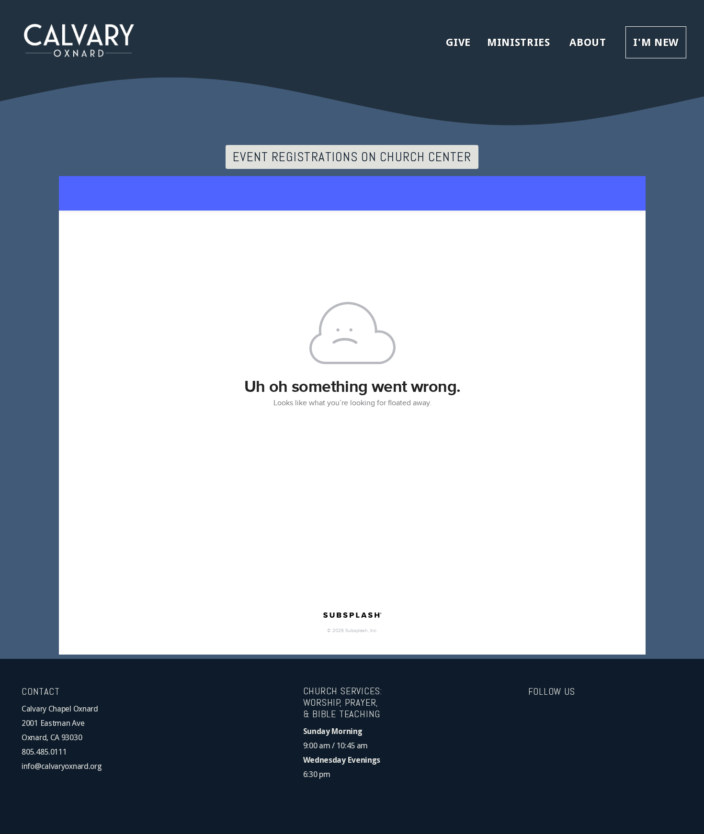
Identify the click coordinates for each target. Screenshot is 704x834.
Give (458, 42)
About (589, 42)
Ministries (520, 42)
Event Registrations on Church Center (352, 157)
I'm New (656, 42)
